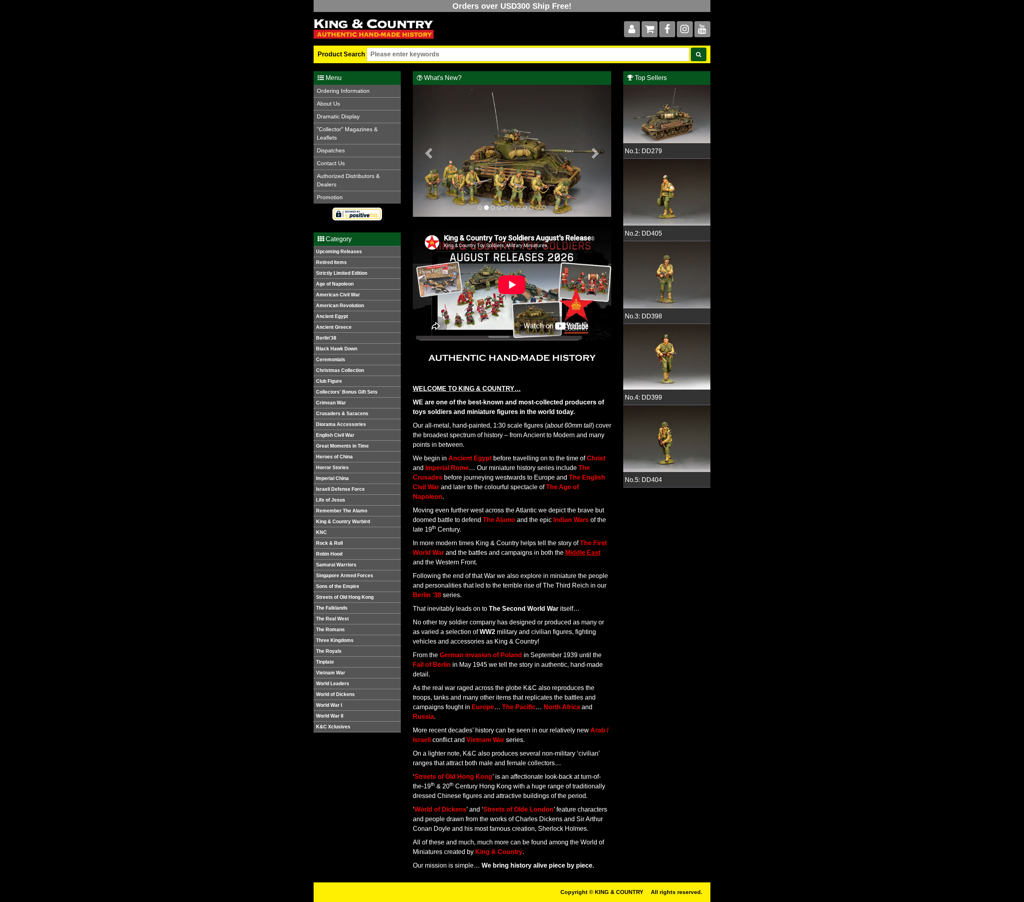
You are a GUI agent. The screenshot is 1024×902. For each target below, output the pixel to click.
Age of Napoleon (335, 284)
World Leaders (332, 683)
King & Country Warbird (343, 521)
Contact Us (331, 163)
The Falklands (332, 608)
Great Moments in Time (342, 446)
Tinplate (325, 662)
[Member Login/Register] (632, 30)
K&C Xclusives (333, 727)
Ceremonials (330, 359)
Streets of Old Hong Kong (345, 597)
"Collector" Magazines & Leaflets (347, 133)
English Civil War (335, 435)
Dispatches (331, 150)
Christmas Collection (340, 370)
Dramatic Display (338, 116)
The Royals (329, 651)
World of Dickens (335, 694)
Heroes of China (334, 457)
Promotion (330, 197)
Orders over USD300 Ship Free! (512, 6)
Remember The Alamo (341, 511)
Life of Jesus (330, 500)
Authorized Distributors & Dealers (348, 180)
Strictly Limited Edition (341, 273)
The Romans (330, 629)
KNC (321, 532)
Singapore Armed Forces (344, 575)
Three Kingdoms (335, 640)
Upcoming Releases (339, 251)
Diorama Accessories (341, 424)
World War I (329, 705)
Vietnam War (330, 673)
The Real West (332, 619)
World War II (329, 716)
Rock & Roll (329, 543)
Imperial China (332, 478)
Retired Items (331, 262)
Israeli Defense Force (340, 489)
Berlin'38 (326, 338)
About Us (328, 103)
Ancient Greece (334, 327)
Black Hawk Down (336, 349)
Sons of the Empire (337, 586)
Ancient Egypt (332, 316)
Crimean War (331, 403)
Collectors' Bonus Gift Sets (347, 392)
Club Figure (329, 381)
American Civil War (338, 295)
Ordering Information (343, 91)
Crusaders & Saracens (342, 413)
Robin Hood (329, 554)
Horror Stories (332, 467)
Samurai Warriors (336, 565)
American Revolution (340, 305)
